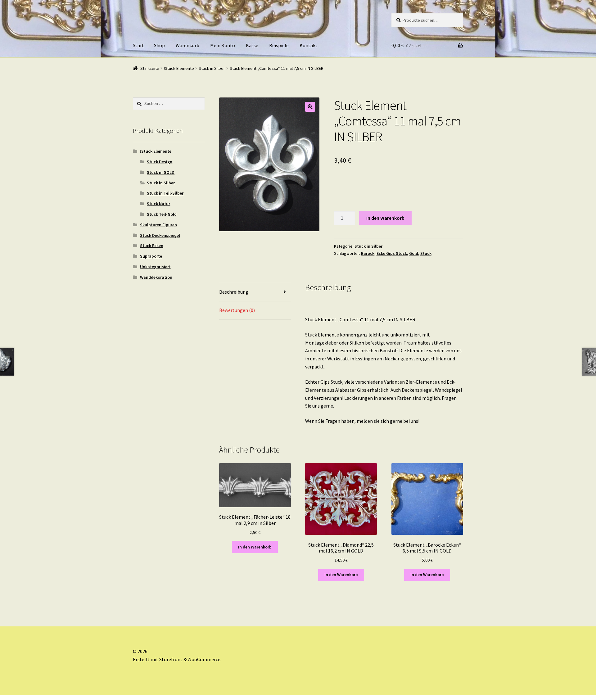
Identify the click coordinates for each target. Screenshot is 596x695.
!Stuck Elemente (179, 68)
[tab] (255, 292)
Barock (367, 253)
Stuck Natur (158, 203)
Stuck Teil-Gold (162, 214)
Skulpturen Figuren (158, 225)
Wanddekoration (156, 277)
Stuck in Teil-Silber (165, 193)
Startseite (149, 68)
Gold (413, 253)
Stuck (425, 253)
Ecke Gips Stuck (392, 253)
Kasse (252, 45)
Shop (159, 45)
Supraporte (151, 256)
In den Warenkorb (385, 218)
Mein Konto (222, 45)
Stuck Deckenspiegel (160, 235)
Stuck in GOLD (160, 172)
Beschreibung (233, 292)
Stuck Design (159, 162)
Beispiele (279, 45)
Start (138, 45)
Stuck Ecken (151, 245)
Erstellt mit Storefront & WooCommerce (176, 659)
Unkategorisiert (155, 266)
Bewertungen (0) (237, 310)
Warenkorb (187, 45)
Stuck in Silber (212, 68)
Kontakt (309, 45)
